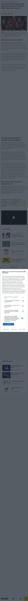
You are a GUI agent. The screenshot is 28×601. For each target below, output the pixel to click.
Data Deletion (6, 329)
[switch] (22, 301)
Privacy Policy (22, 329)
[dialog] (14, 300)
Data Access (14, 329)
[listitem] (14, 297)
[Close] (25, 271)
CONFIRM (8, 324)
